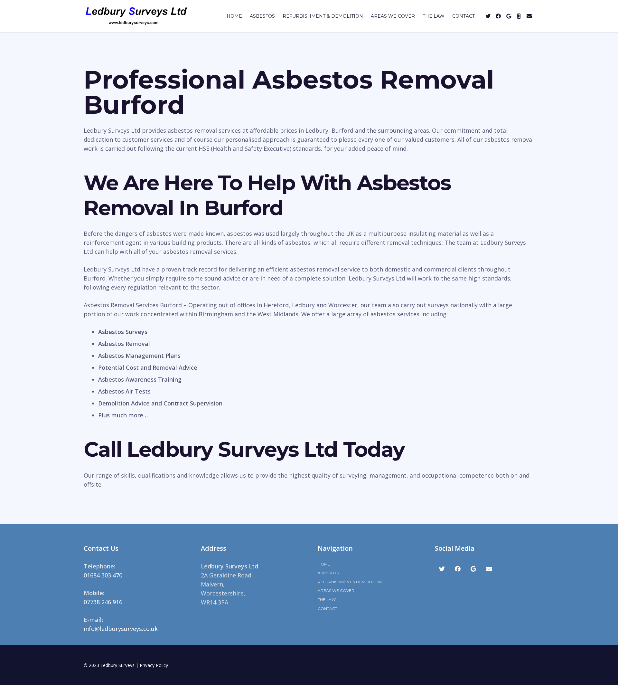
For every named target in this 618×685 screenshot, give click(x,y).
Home (324, 564)
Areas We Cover (336, 590)
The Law (327, 599)
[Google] (508, 16)
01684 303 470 (103, 575)
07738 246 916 (103, 602)
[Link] (136, 16)
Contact (327, 608)
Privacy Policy (154, 665)
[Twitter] (488, 16)
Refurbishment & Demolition (350, 581)
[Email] (529, 16)
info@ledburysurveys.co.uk (121, 629)
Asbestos (328, 572)
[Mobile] (519, 16)
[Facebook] (498, 16)
